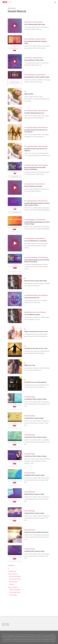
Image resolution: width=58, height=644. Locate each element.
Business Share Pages (31, 295)
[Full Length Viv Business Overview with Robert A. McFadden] (15, 263)
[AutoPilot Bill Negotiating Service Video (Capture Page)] (15, 224)
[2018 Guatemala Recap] (15, 299)
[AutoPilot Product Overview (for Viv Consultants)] (15, 132)
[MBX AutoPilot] (15, 96)
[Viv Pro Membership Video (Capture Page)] (15, 43)
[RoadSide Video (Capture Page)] (15, 477)
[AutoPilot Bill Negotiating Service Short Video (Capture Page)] (15, 205)
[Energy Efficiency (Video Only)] (15, 61)
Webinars (11, 584)
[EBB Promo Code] (15, 366)
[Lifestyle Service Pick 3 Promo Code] (15, 349)
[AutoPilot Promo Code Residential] (15, 383)
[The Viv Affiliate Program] (15, 316)
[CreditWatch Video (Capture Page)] (15, 401)
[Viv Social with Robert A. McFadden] (15, 243)
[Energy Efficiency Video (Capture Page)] (15, 78)
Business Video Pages (31, 165)
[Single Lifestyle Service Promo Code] (15, 333)
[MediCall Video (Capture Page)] (15, 496)
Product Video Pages (29, 39)
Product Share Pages (31, 110)
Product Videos (28, 22)
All (25, 91)
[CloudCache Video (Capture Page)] (15, 439)
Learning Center (12, 571)
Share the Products (38, 22)
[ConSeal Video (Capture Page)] (15, 420)
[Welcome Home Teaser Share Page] (15, 282)
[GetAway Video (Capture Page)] (15, 515)
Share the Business (43, 165)
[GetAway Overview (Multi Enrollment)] (15, 534)
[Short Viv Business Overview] (15, 187)
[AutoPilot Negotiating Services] (15, 114)
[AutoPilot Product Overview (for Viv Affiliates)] (15, 151)
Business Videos (30, 184)
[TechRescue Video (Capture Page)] (15, 458)
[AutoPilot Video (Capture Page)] (15, 553)
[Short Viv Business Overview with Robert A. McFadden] (15, 170)
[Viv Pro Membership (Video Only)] (15, 26)
